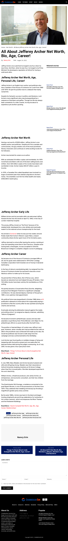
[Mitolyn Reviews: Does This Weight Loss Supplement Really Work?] (57, 97)
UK (42, 299)
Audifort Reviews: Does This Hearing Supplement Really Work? (56, 151)
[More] (19, 421)
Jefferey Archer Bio (32, 413)
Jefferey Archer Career (14, 415)
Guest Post (50, 85)
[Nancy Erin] (22, 430)
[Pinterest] (11, 421)
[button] (66, 2)
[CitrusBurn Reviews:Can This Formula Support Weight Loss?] (57, 76)
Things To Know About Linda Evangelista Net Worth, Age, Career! (17, 451)
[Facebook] (3, 421)
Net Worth (9, 47)
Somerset (13, 234)
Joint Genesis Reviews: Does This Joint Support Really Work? (56, 130)
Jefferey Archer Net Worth (12, 417)
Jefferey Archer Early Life (31, 415)
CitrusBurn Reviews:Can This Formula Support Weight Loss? (55, 87)
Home (3, 47)
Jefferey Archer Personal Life (32, 417)
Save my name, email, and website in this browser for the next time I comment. (24, 483)
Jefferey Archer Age (18, 413)
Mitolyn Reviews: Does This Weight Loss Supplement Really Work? (56, 108)
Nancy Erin (7, 60)
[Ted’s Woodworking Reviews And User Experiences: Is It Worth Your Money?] (57, 161)
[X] (7, 421)
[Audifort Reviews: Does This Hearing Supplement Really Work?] (57, 140)
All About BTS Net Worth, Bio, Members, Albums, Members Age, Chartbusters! (51, 451)
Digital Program (51, 170)
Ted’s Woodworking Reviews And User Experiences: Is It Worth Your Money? (56, 173)
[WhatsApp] (15, 421)
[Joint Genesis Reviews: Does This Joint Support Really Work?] (57, 119)
